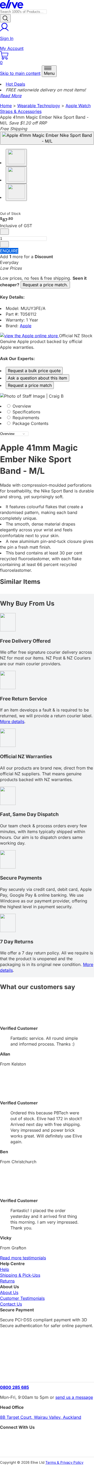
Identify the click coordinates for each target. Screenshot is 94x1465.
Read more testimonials (23, 1257)
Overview (21, 406)
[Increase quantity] (4, 244)
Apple (25, 325)
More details (12, 721)
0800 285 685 (14, 1387)
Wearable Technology (38, 105)
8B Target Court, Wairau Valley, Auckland (40, 1417)
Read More (10, 95)
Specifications (25, 411)
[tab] (47, 406)
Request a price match (30, 385)
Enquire (9, 250)
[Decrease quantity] (4, 231)
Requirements (25, 417)
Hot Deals (15, 84)
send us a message (74, 1397)
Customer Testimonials (22, 1298)
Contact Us (11, 1304)
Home (6, 105)
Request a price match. (45, 284)
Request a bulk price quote (34, 370)
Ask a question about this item (37, 378)
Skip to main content (20, 73)
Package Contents (29, 423)
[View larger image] (47, 138)
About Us (9, 1292)
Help (4, 1269)
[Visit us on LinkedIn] (47, 1448)
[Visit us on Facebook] (47, 1438)
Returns (7, 1281)
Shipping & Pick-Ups (20, 1275)
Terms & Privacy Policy (64, 1462)
